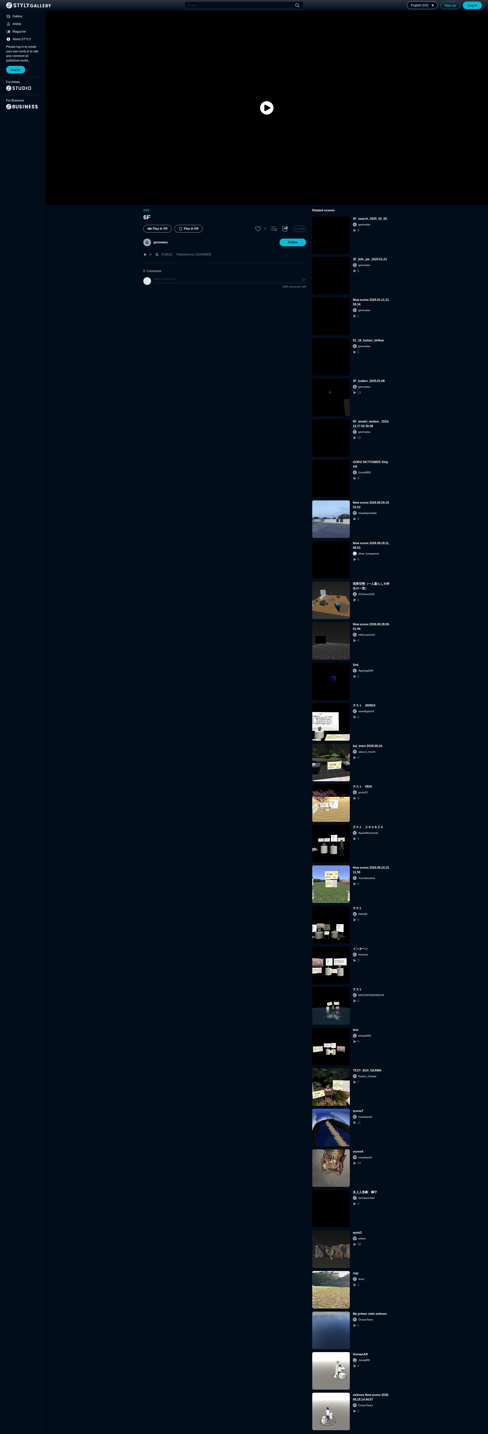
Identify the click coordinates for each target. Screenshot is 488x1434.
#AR (146, 210)
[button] (258, 228)
